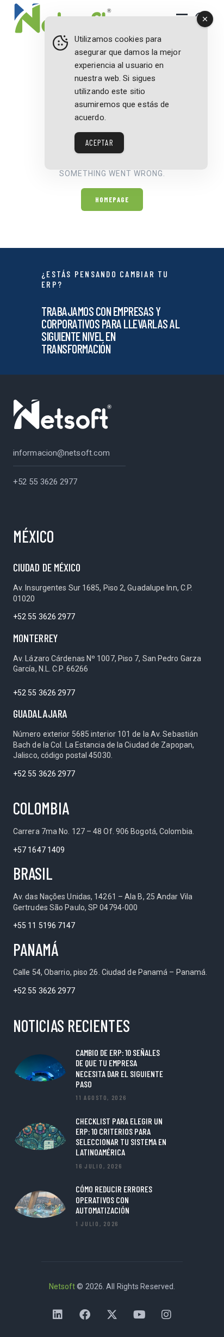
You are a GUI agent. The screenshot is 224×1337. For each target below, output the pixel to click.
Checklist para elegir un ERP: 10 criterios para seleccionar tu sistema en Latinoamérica (121, 1137)
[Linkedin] (58, 1315)
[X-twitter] (112, 1315)
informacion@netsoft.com (61, 453)
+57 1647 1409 (39, 849)
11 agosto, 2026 (101, 1097)
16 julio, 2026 (99, 1166)
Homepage (112, 199)
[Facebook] (85, 1315)
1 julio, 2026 (97, 1223)
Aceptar (99, 142)
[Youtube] (139, 1315)
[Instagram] (166, 1315)
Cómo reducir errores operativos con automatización (114, 1199)
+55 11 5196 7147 (44, 925)
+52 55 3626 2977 (45, 482)
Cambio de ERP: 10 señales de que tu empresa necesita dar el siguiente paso (119, 1068)
